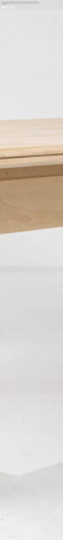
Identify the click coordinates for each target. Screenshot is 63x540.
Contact (53, 12)
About (49, 12)
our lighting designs (8, 7)
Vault (18, 12)
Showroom (45, 12)
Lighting (14, 12)
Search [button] (58, 12)
